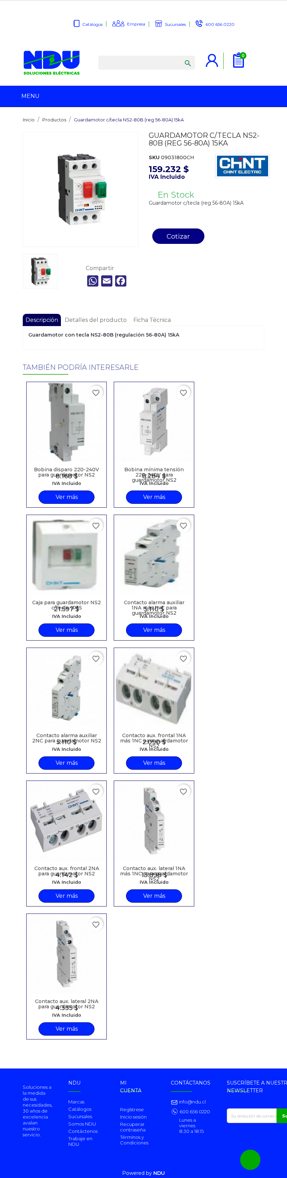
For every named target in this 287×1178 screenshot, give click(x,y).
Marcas (76, 1102)
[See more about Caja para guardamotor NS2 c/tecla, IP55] (66, 555)
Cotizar (178, 236)
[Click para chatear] (250, 1160)
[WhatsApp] (93, 281)
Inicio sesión (133, 1117)
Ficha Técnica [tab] (152, 320)
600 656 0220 (219, 24)
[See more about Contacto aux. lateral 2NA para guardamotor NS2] (66, 954)
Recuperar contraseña (133, 1127)
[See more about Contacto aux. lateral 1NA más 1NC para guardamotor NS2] (154, 821)
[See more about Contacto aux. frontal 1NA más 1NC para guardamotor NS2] (154, 688)
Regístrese (132, 1109)
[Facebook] (121, 281)
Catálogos (92, 24)
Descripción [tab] (42, 320)
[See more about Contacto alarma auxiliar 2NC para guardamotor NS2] (66, 688)
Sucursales (175, 24)
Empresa (136, 24)
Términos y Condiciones (134, 1139)
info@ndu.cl (192, 1102)
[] (181, 56)
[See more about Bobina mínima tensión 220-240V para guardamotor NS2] (154, 422)
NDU (159, 1173)
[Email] (107, 281)
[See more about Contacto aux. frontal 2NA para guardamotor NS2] (66, 821)
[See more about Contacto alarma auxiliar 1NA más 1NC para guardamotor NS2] (154, 555)
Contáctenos (83, 1131)
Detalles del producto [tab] (96, 320)
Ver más (67, 497)
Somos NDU (82, 1124)
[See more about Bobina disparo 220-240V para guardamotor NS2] (66, 422)
